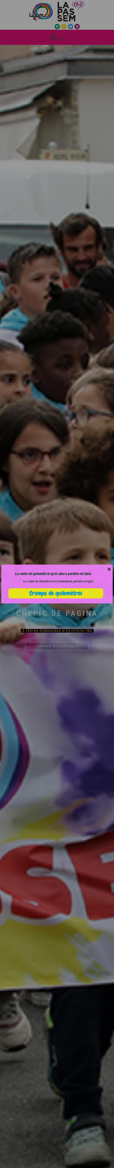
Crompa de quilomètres (55, 593)
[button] (53, 573)
